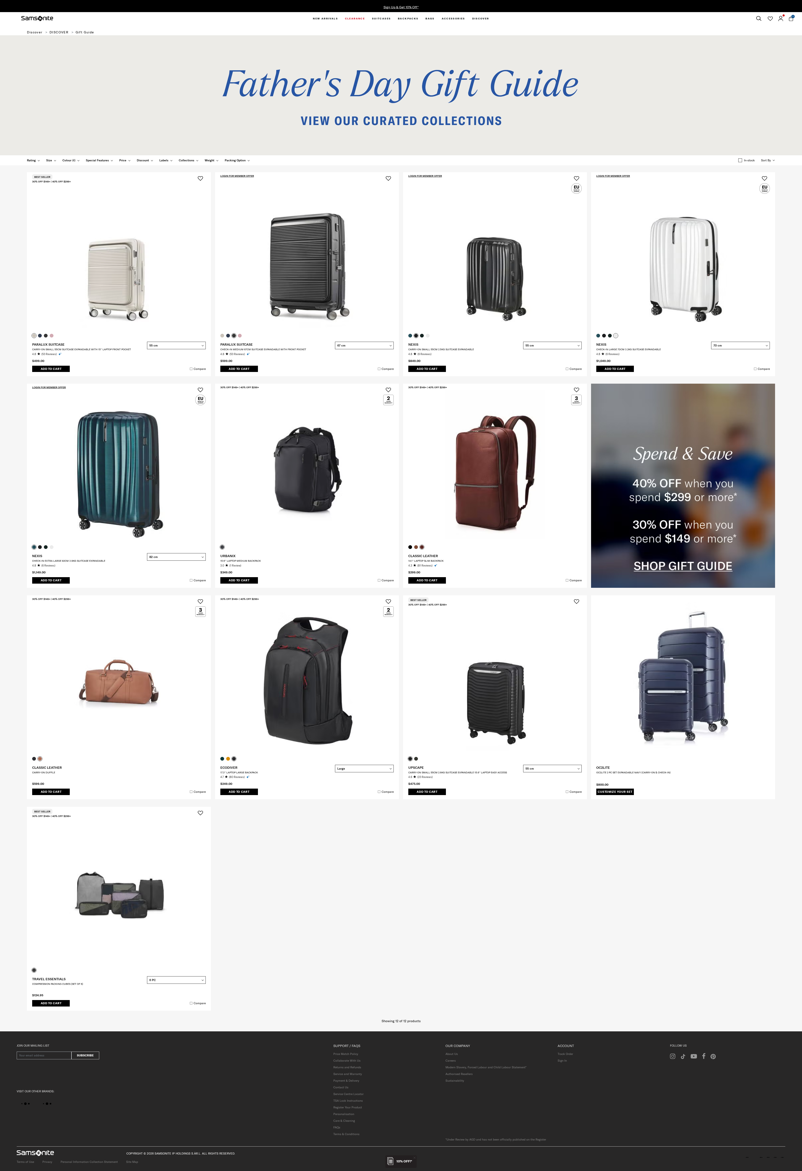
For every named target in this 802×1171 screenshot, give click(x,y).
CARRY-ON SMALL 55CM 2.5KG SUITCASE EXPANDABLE (441, 349)
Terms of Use (25, 1162)
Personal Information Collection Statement (89, 1162)
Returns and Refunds (347, 1067)
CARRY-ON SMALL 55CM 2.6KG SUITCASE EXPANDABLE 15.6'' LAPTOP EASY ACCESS (457, 772)
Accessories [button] (453, 18)
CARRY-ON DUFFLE (43, 772)
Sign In (562, 1060)
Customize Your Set (615, 792)
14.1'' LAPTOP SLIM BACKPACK (426, 560)
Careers (450, 1060)
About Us (451, 1054)
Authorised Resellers (459, 1074)
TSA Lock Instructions (348, 1101)
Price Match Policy (345, 1054)
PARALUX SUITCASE (48, 344)
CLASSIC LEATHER (423, 556)
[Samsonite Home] (37, 18)
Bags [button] (430, 18)
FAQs (336, 1127)
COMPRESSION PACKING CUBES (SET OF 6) (57, 983)
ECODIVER (228, 767)
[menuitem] (325, 18)
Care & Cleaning (344, 1121)
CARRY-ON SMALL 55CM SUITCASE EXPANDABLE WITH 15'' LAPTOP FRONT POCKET (81, 349)
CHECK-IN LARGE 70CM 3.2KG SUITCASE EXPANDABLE (628, 349)
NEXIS (413, 344)
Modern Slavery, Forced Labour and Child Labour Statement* (486, 1067)
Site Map (132, 1162)
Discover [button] (480, 18)
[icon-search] (758, 18)
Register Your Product (347, 1107)
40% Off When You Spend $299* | (401, 7)
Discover (34, 32)
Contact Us (340, 1087)
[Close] (415, 1157)
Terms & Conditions (346, 1134)
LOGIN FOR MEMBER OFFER (237, 175)
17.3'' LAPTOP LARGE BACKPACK (239, 772)
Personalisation (343, 1114)
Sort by (766, 160)
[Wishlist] (770, 18)
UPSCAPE (416, 767)
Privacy (47, 1162)
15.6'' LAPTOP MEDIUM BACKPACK (240, 560)
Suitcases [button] (381, 18)
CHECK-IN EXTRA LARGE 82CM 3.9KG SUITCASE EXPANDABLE (68, 560)
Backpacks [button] (408, 18)
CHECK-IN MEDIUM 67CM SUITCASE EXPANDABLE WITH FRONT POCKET (263, 349)
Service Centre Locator (348, 1094)
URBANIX (228, 556)
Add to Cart (51, 369)
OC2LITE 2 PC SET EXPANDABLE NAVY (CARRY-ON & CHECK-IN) (633, 772)
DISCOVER (59, 32)
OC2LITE (603, 767)
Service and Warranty (347, 1074)
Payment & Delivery (346, 1080)
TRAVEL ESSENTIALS (49, 979)
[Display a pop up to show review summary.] (60, 354)
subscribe (85, 1055)
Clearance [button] (355, 18)
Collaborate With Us (346, 1060)
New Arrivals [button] (325, 18)
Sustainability (454, 1080)
